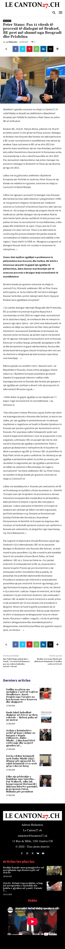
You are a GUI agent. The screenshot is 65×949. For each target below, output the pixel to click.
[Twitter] (23, 49)
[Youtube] (43, 853)
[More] (57, 49)
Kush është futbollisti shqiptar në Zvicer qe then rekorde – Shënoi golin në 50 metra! (22, 716)
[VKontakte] (38, 853)
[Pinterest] (29, 49)
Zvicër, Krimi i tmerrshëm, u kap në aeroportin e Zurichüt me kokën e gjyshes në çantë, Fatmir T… (23, 887)
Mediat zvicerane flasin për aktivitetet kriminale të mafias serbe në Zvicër (48, 661)
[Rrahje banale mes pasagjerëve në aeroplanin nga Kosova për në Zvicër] (54, 870)
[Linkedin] (43, 49)
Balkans (7, 21)
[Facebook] (16, 49)
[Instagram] (27, 853)
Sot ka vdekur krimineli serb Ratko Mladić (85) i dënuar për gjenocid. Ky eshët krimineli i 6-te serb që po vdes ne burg (21, 761)
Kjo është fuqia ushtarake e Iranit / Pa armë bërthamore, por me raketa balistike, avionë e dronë (16, 663)
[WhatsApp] (36, 49)
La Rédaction (11, 42)
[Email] (50, 49)
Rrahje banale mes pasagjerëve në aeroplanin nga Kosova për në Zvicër (23, 870)
